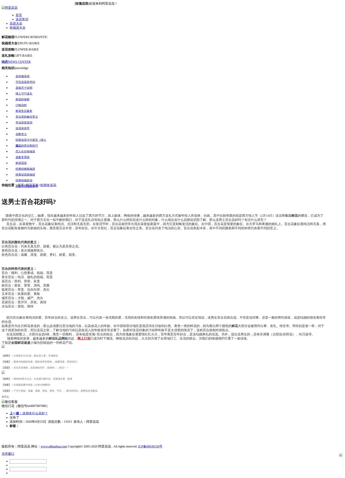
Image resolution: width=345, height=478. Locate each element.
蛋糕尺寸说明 (24, 87)
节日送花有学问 (25, 82)
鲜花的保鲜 (23, 99)
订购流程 (21, 105)
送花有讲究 (23, 128)
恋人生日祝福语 (25, 151)
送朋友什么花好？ (29, 413)
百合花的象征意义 (27, 116)
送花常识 (22, 19)
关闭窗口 (8, 453)
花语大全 (16, 23)
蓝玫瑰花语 (23, 76)
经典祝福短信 (24, 180)
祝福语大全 (18, 27)
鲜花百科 (32, 185)
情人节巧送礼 (24, 93)
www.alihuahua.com (54, 446)
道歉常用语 (23, 157)
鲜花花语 (21, 163)
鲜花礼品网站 (58, 338)
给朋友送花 (48, 185)
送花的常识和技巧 (27, 145)
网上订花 (83, 338)
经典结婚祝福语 (25, 168)
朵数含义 (21, 134)
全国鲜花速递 (20, 342)
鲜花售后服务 (24, 111)
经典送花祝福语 (25, 174)
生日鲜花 (291, 215)
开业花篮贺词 (24, 122)
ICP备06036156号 (150, 446)
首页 (19, 15)
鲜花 (235, 326)
